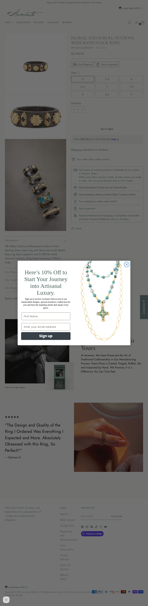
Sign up (45, 336)
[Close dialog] (126, 264)
